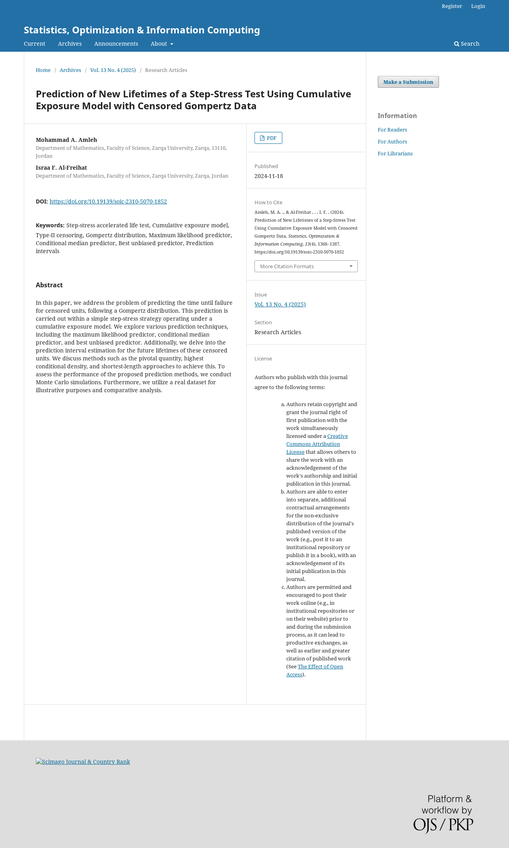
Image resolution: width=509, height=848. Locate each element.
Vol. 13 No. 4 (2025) (113, 70)
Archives (70, 43)
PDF (271, 137)
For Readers (392, 129)
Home (43, 70)
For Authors (392, 141)
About (160, 43)
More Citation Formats (287, 266)
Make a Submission (408, 81)
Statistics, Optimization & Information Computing (142, 29)
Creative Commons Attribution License (317, 443)
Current (34, 43)
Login (478, 6)
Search (469, 43)
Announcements (116, 43)
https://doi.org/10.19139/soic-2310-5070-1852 (108, 201)
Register (452, 6)
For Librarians (395, 153)
